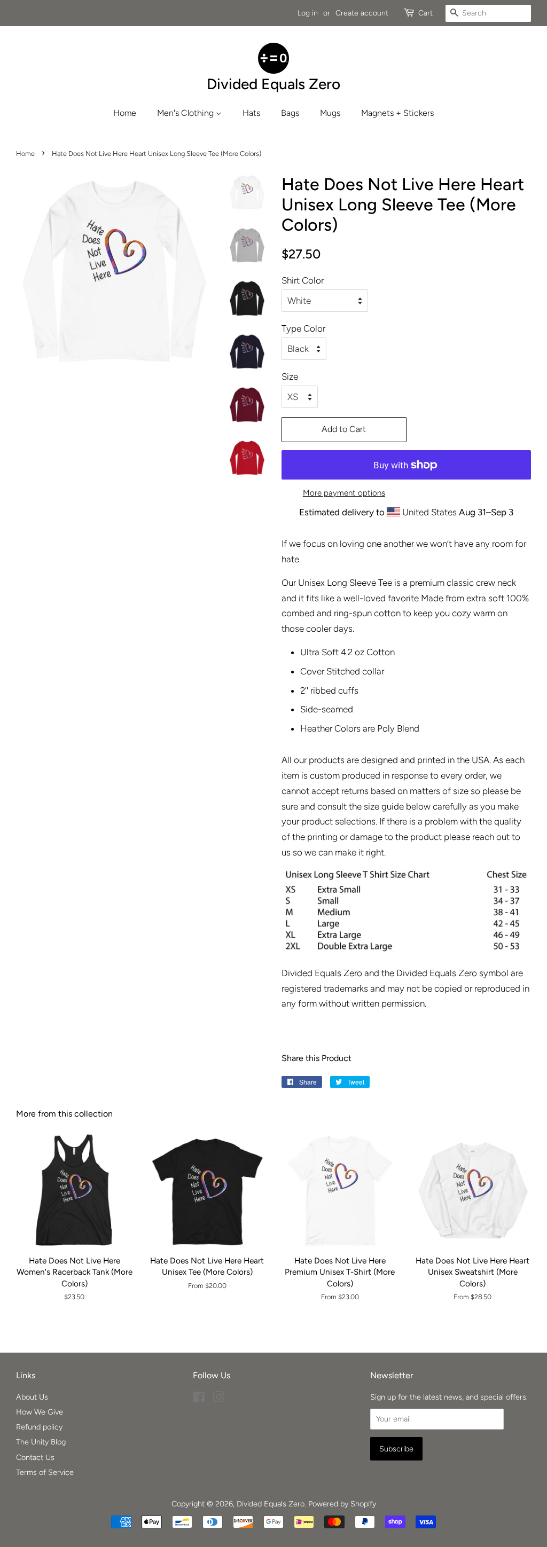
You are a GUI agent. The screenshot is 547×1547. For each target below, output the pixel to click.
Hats (251, 113)
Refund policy (39, 1427)
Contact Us (35, 1457)
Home (124, 113)
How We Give (39, 1412)
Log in (308, 13)
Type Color (303, 328)
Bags (290, 113)
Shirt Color (303, 280)
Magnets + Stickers (397, 113)
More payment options (344, 493)
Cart (425, 13)
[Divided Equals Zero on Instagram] (218, 1399)
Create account (361, 13)
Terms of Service (45, 1472)
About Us (32, 1397)
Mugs (330, 113)
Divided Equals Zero (270, 1504)
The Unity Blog (41, 1442)
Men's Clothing (186, 113)
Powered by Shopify (342, 1504)
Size (290, 376)
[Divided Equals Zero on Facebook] (199, 1399)
